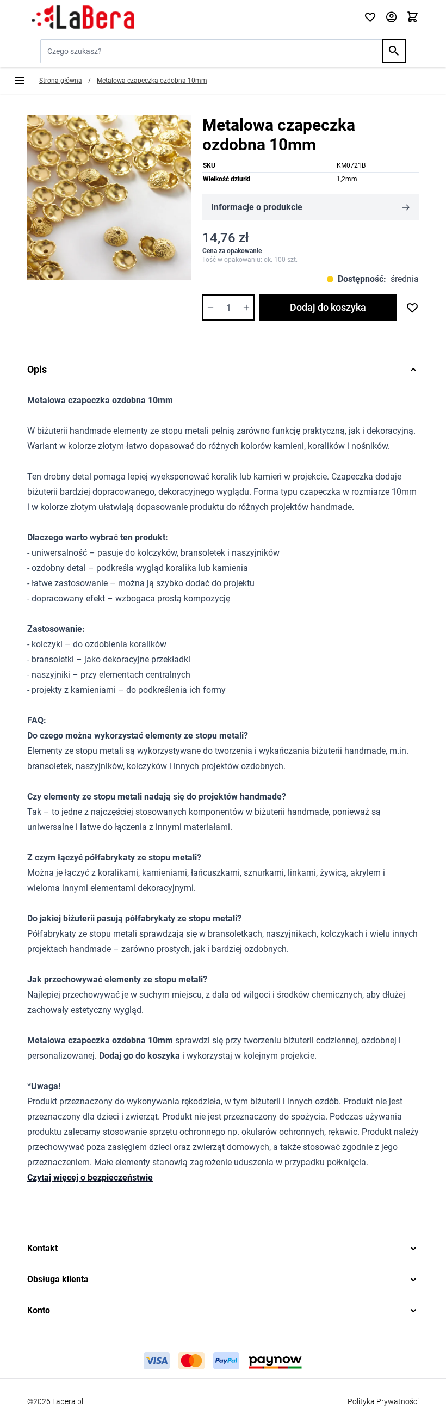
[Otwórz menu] (19, 80)
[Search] (394, 51)
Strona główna (60, 80)
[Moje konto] (391, 17)
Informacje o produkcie (256, 207)
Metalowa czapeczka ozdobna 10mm (152, 80)
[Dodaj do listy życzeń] (412, 307)
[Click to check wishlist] (370, 17)
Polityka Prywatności (383, 1401)
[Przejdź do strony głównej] (189, 17)
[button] (223, 1248)
